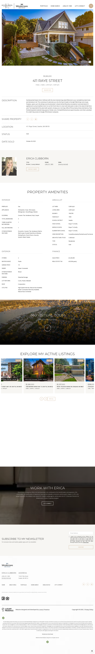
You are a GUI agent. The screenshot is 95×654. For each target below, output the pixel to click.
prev (7, 62)
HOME (3, 584)
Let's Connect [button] (47, 503)
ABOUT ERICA (12, 584)
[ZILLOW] (91, 584)
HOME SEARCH (34, 584)
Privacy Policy (86, 542)
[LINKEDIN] (83, 584)
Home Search (55, 6)
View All (51, 399)
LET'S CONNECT (59, 584)
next (11, 62)
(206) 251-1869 (67, 6)
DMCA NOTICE (46, 584)
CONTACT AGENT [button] (32, 169)
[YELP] (87, 584)
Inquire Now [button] (47, 90)
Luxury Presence (44, 609)
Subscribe (81, 547)
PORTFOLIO (24, 584)
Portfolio (44, 6)
